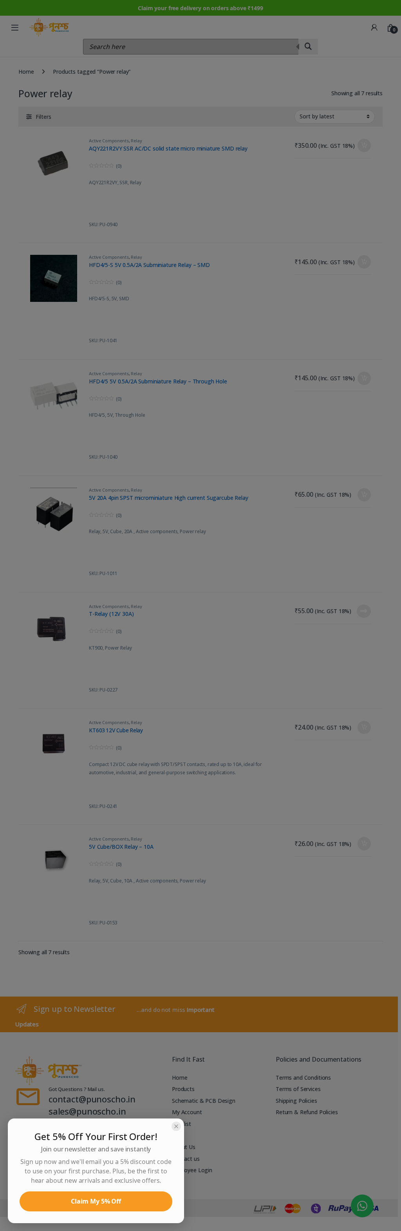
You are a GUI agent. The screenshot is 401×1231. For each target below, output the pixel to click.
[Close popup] (176, 1126)
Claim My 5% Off (96, 1201)
